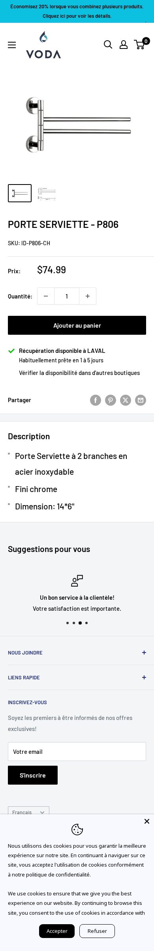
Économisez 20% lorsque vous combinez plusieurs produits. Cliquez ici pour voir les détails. (77, 11)
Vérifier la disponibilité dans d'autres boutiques (79, 372)
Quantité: (20, 296)
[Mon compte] (124, 44)
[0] (140, 44)
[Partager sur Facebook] (95, 400)
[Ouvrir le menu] (12, 45)
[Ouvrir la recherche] (108, 44)
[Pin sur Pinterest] (110, 400)
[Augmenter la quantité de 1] (87, 296)
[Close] (147, 821)
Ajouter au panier (77, 325)
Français (22, 812)
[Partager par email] (140, 400)
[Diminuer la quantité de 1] (46, 296)
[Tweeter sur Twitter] (125, 400)
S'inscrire (33, 775)
